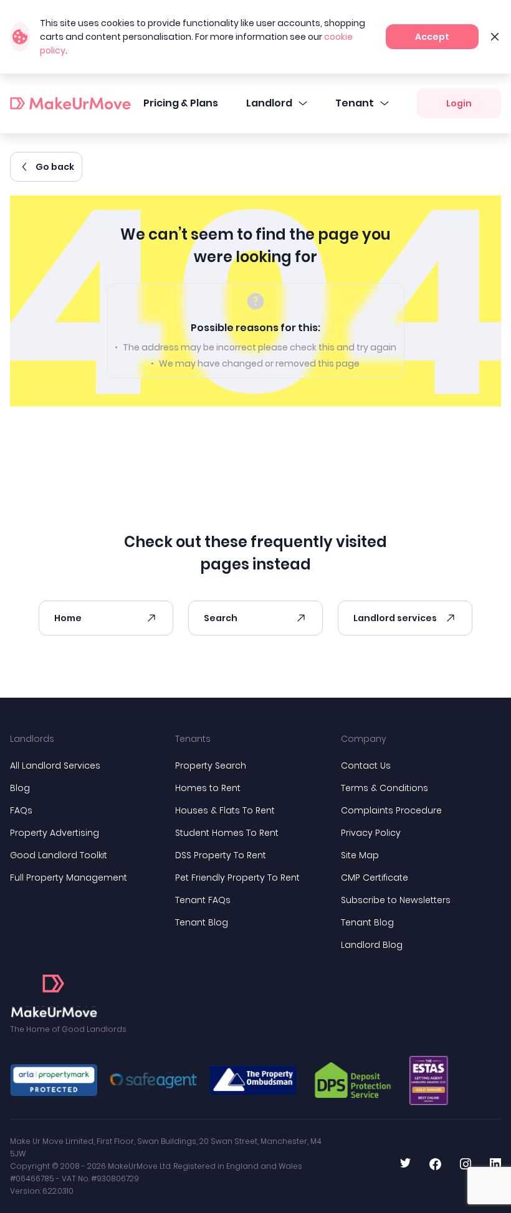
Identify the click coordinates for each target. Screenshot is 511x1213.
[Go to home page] (53, 996)
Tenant (354, 103)
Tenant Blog (201, 922)
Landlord (269, 103)
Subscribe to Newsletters (396, 900)
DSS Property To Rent (220, 855)
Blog (20, 788)
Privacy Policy (371, 833)
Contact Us (366, 765)
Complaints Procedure (391, 810)
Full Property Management (68, 877)
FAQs (21, 810)
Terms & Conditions (384, 788)
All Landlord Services (55, 765)
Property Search (210, 765)
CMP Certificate (374, 877)
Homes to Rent (208, 788)
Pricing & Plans (180, 103)
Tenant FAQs (203, 900)
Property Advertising (54, 833)
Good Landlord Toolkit (58, 855)
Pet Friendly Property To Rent (237, 877)
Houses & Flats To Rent (225, 810)
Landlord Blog (372, 945)
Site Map (360, 855)
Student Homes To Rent (227, 833)
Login (459, 103)
